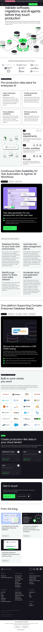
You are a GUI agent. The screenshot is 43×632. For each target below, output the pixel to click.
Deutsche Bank (18, 592)
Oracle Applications (19, 579)
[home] (5, 4)
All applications (18, 586)
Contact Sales (33, 4)
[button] (40, 4)
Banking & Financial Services (35, 575)
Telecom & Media (32, 577)
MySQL (2, 595)
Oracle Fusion (17, 580)
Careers (30, 603)
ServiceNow (17, 585)
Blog (30, 595)
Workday (17, 582)
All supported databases (6, 601)
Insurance (31, 582)
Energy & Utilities (32, 579)
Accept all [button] (17, 626)
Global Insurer (18, 596)
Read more (27, 624)
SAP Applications (18, 575)
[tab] (4, 182)
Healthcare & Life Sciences (34, 580)
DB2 (2, 593)
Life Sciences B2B (18, 599)
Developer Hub (32, 592)
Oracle (2, 596)
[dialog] (21, 626)
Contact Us (31, 605)
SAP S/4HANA (18, 577)
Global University (18, 593)
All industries (31, 583)
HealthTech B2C (18, 598)
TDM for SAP (3, 575)
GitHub (30, 596)
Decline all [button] (25, 626)
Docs (30, 593)
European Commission (19, 595)
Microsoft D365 (18, 583)
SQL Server (3, 599)
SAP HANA (3, 592)
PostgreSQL (3, 598)
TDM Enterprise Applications (6, 577)
